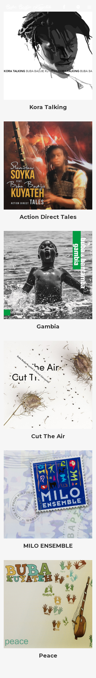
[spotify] (78, 7)
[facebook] (64, 7)
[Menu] (89, 7)
